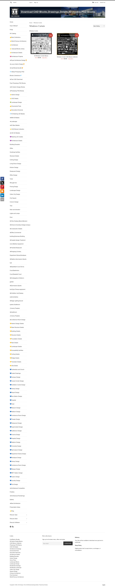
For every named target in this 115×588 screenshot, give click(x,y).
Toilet (11, 179)
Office (11, 148)
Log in (30, 2)
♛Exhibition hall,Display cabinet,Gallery (16, 295)
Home (11, 22)
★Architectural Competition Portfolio (17, 490)
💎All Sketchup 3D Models (17, 114)
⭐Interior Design (14, 95)
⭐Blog (12, 511)
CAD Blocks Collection (15, 543)
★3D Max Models (15, 125)
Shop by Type (18, 515)
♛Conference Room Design (17, 320)
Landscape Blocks (14, 562)
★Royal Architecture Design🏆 (18, 60)
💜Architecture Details (16, 140)
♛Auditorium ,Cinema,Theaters (15, 314)
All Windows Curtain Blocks (41, 56)
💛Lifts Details (14, 365)
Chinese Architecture (15, 573)
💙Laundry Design (15, 480)
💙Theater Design (15, 419)
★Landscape (13, 121)
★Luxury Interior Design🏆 (17, 64)
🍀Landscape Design (16, 102)
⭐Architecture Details (16, 52)
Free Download (13, 575)
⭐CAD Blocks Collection (17, 129)
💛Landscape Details (16, 346)
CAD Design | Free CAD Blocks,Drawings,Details (28, 584)
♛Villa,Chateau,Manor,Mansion (18, 221)
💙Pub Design (14, 484)
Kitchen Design (14, 167)
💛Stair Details (14, 343)
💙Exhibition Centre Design (17, 385)
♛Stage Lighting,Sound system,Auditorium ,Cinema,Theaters (16, 304)
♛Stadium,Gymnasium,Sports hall (18, 261)
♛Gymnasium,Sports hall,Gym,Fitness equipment (17, 287)
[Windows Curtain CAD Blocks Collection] (67, 44)
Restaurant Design (15, 171)
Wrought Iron (13, 183)
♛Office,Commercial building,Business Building (17, 234)
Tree (11, 206)
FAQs (11, 29)
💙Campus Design (15, 377)
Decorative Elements (15, 552)
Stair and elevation (15, 209)
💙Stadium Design (15, 411)
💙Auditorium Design (16, 431)
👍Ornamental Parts (15, 106)
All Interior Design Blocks (16, 541)
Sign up (36, 2)
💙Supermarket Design (16, 427)
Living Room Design (15, 163)
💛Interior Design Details (17, 323)
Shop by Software (18, 522)
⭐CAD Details (14, 98)
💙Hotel (12, 404)
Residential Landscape (15, 567)
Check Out (102, 2)
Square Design (13, 571)
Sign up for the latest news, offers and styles (53, 539)
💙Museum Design (15, 408)
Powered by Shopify (43, 584)
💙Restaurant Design (16, 423)
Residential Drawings (15, 565)
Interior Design (13, 558)
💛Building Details (15, 331)
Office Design (13, 175)
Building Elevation (15, 144)
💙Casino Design (15, 477)
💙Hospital (13, 400)
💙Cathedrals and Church (17, 369)
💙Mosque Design (15, 469)
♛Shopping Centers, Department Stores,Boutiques (18, 253)
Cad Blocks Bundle (15, 539)
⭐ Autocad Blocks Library (17, 49)
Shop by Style (18, 518)
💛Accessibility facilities (16, 350)
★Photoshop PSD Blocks (17, 91)
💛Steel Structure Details (17, 327)
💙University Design (15, 446)
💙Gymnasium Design (16, 450)
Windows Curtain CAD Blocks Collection (67, 57)
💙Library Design (14, 388)
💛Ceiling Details (15, 354)
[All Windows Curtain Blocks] (41, 43)
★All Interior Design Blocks (17, 87)
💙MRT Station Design (16, 473)
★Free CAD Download (16, 79)
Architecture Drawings (15, 549)
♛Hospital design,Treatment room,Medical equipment (17, 242)
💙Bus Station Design (16, 396)
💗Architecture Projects (16, 56)
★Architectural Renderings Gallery (17, 497)
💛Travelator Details (15, 362)
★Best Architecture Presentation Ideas (15, 505)
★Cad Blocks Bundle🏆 (16, 68)
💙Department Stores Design (18, 454)
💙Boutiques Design (15, 457)
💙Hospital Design (15, 438)
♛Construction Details (16, 229)
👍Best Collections (15, 37)
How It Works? (14, 26)
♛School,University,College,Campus (18, 225)
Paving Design (14, 186)
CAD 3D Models (14, 547)
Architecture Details (15, 554)
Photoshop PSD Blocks (16, 545)
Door (11, 217)
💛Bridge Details (14, 358)
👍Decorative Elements (16, 110)
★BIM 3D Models (14, 117)
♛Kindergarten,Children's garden (17, 280)
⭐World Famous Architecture (18, 41)
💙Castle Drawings (15, 373)
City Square (13, 198)
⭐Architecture (14, 45)
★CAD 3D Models (15, 133)
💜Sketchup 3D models (16, 137)
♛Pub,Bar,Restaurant (16, 248)
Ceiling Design (14, 160)
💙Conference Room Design (18, 415)
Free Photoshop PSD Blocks (18, 83)
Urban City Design (15, 194)
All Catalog (13, 33)
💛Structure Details (15, 335)
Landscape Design (15, 190)
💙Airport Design (14, 392)
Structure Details (14, 156)
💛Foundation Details (16, 339)
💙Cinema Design (15, 434)
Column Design (14, 202)
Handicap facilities (15, 152)
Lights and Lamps (15, 213)
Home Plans (13, 560)
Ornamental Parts (14, 550)
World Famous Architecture (17, 577)
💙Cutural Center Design (17, 381)
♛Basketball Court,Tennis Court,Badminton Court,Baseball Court (17, 270)
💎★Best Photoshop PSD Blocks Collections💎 (17, 73)
